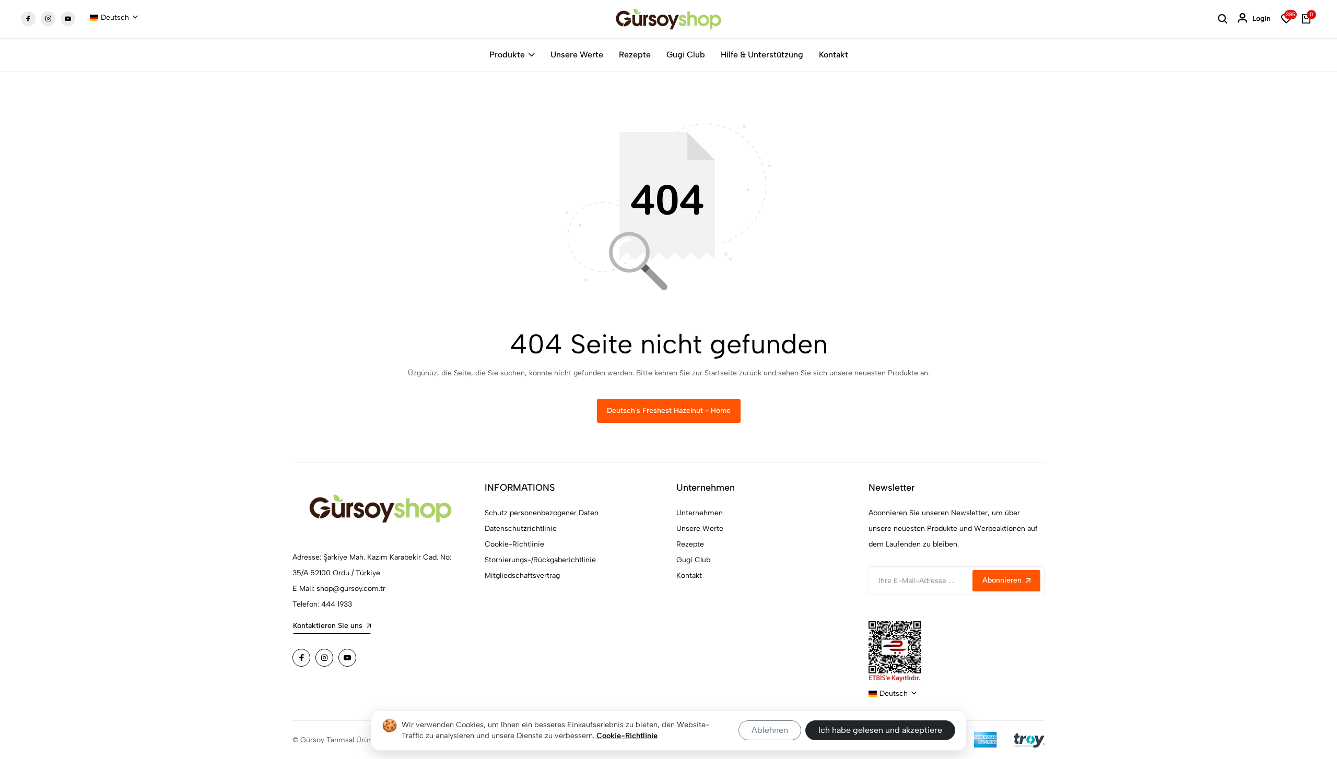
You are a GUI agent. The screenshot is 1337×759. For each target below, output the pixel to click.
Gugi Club (685, 55)
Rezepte (635, 55)
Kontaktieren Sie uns (327, 625)
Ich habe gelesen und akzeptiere (880, 730)
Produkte (507, 55)
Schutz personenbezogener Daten (542, 512)
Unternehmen (699, 512)
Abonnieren (1002, 580)
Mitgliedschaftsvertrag (522, 575)
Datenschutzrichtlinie (521, 528)
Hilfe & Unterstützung (762, 55)
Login (1261, 18)
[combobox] (114, 18)
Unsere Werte (576, 55)
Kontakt (833, 55)
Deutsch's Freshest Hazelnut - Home (669, 410)
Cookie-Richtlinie (514, 544)
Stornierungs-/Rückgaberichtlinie (540, 559)
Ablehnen (770, 730)
